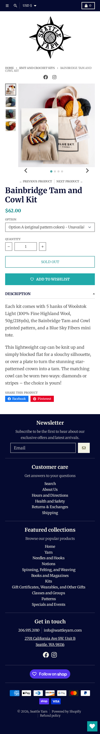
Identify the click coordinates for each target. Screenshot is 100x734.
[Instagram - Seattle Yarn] (54, 77)
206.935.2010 (28, 630)
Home (9, 68)
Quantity (13, 239)
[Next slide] (87, 170)
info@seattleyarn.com (63, 630)
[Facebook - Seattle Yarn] (45, 77)
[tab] (51, 171)
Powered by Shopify (66, 711)
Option (10, 219)
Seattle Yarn (38, 711)
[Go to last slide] (25, 170)
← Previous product (35, 181)
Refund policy (50, 715)
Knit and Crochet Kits (37, 68)
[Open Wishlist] (92, 726)
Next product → (69, 181)
